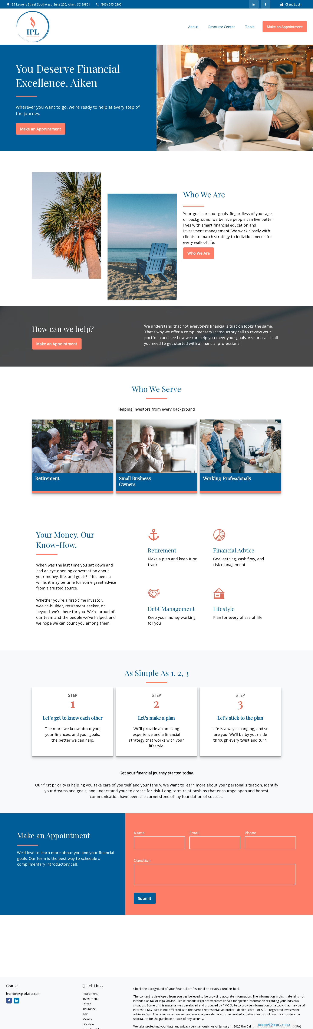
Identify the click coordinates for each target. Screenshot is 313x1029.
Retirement (90, 994)
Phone (250, 832)
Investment (90, 999)
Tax (85, 1014)
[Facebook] (265, 4)
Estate (86, 1004)
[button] (193, 26)
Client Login (293, 4)
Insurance (89, 1009)
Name (139, 832)
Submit (144, 898)
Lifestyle (88, 1024)
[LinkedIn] (254, 4)
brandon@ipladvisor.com (23, 994)
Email (194, 832)
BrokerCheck (231, 989)
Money (87, 1019)
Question (142, 860)
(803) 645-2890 (111, 4)
